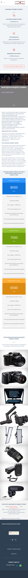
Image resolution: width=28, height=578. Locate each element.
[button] (1, 2)
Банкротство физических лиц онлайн (11, 523)
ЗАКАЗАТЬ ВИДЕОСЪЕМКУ (7, 92)
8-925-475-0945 (13, 506)
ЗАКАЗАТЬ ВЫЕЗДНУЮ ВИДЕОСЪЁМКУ (14, 66)
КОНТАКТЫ (13, 553)
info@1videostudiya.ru (14, 508)
